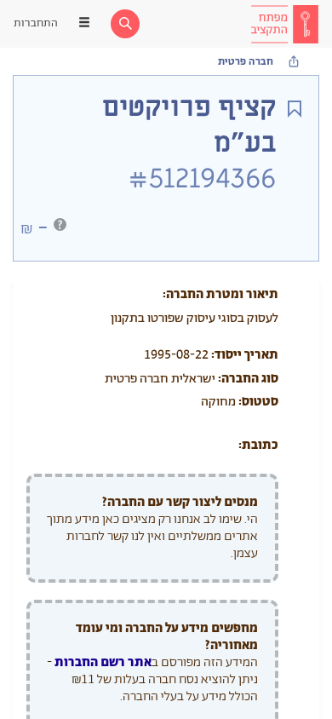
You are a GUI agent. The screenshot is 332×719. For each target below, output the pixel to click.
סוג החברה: (248, 379)
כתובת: (258, 445)
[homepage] (284, 24)
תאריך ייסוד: (244, 355)
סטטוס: (258, 402)
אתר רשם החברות (103, 662)
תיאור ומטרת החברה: (220, 294)
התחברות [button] (36, 23)
